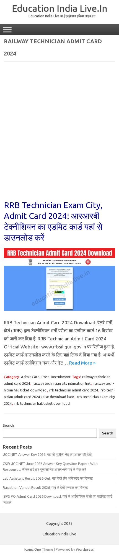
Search (8, 425)
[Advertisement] (59, 134)
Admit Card (30, 377)
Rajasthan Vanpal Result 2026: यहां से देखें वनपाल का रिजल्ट (45, 487)
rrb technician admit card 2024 (73, 390)
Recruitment (61, 377)
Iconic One (32, 549)
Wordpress (85, 549)
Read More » (82, 362)
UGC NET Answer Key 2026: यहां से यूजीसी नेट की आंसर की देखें (47, 454)
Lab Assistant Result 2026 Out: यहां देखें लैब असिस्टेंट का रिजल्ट (48, 478)
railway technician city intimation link (62, 383)
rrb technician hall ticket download (42, 403)
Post (45, 377)
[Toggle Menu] (7, 29)
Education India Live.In (59, 8)
